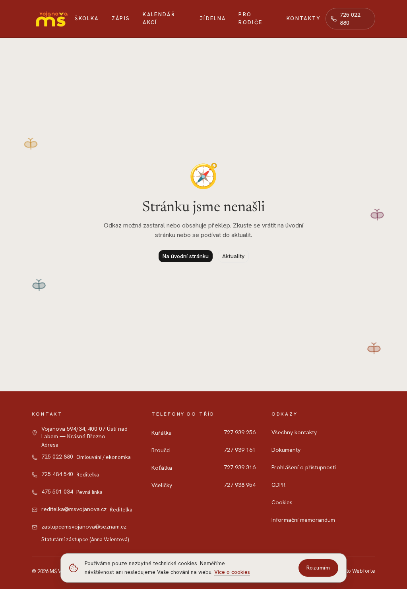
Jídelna (213, 18)
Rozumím (318, 567)
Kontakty (304, 18)
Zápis (121, 18)
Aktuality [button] (233, 256)
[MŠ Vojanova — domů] (51, 18)
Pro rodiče (250, 18)
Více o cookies (232, 571)
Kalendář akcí (159, 18)
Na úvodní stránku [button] (186, 256)
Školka (87, 18)
